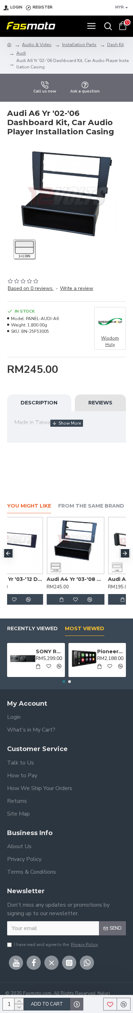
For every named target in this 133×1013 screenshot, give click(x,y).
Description (39, 402)
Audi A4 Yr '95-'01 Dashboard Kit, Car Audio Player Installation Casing (103, 579)
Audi (21, 53)
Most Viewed (84, 629)
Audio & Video (36, 44)
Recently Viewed (32, 629)
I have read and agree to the (56, 944)
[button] (8, 553)
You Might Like (29, 506)
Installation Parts (79, 44)
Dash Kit (115, 44)
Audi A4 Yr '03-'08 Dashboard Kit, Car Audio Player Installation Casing (42, 579)
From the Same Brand (91, 506)
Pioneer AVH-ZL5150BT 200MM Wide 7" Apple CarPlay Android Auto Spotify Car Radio (110, 651)
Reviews (100, 402)
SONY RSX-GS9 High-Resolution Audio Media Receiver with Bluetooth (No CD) (49, 651)
